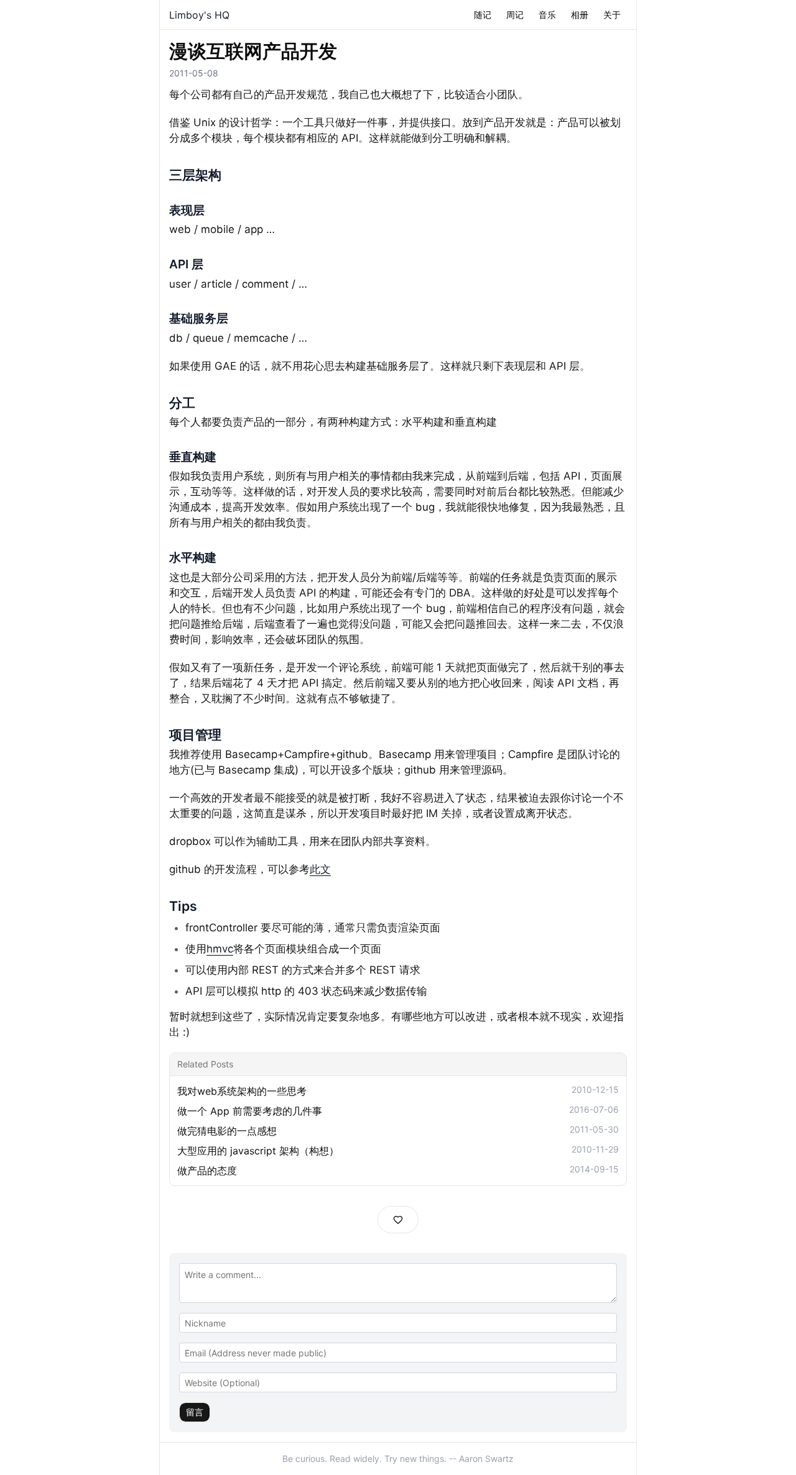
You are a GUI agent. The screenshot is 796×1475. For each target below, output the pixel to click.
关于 (612, 14)
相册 (579, 14)
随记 (482, 14)
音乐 (547, 14)
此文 (320, 869)
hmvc (219, 949)
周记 (515, 14)
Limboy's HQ (199, 15)
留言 (194, 1412)
